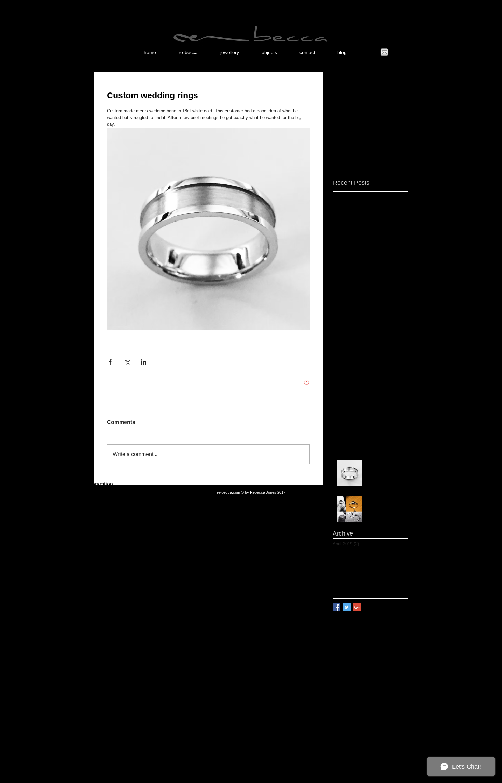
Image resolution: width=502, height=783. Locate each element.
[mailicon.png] (384, 52)
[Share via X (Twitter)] (127, 362)
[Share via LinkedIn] (143, 362)
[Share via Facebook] (110, 362)
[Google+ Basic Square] (357, 607)
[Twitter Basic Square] (347, 607)
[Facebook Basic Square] (336, 607)
